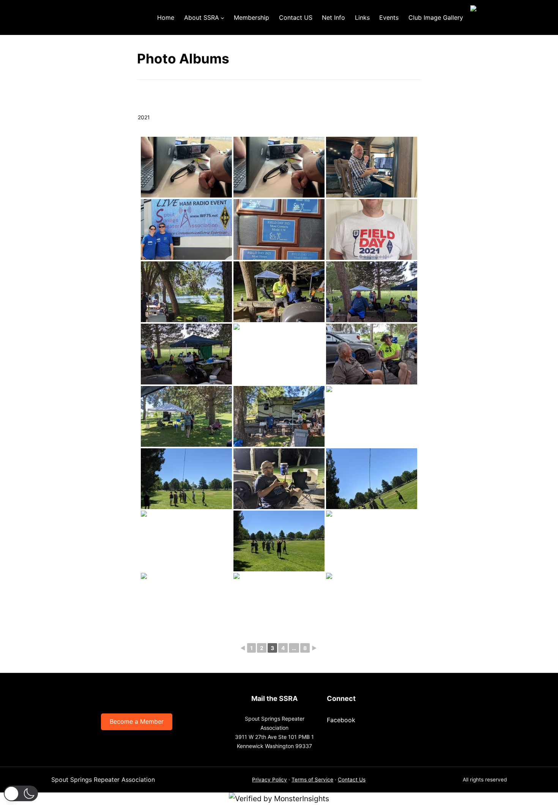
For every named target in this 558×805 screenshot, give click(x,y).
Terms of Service (312, 780)
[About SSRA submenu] (222, 17)
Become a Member (137, 721)
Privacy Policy (269, 780)
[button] (21, 793)
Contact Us (352, 780)
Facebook (341, 720)
